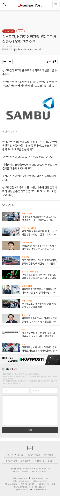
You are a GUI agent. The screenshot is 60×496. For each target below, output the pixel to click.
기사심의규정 (39, 460)
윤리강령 (20, 454)
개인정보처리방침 (34, 454)
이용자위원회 (48, 454)
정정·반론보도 (26, 460)
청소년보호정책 (11, 460)
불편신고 (51, 460)
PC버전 (30, 448)
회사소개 (10, 454)
